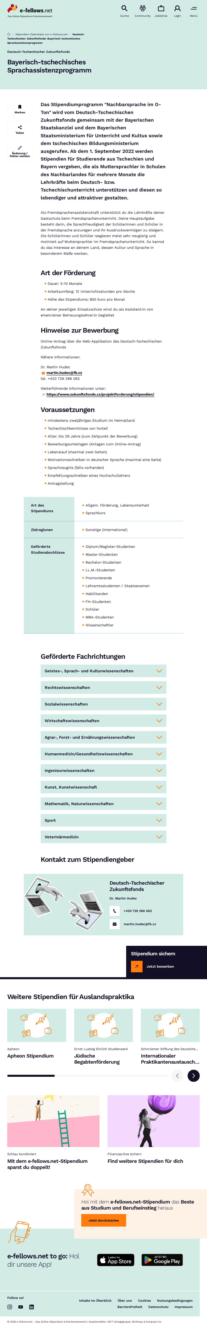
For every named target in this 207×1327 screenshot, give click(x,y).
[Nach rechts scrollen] (194, 1076)
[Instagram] (9, 1307)
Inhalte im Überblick (95, 1300)
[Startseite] (8, 34)
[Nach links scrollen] (177, 1076)
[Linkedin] (31, 1307)
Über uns (125, 1300)
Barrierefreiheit (129, 1307)
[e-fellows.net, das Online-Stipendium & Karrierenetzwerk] (29, 11)
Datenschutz (158, 1307)
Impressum (184, 1307)
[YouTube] (20, 1307)
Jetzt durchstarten (104, 1220)
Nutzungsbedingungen (175, 1300)
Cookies (144, 1300)
